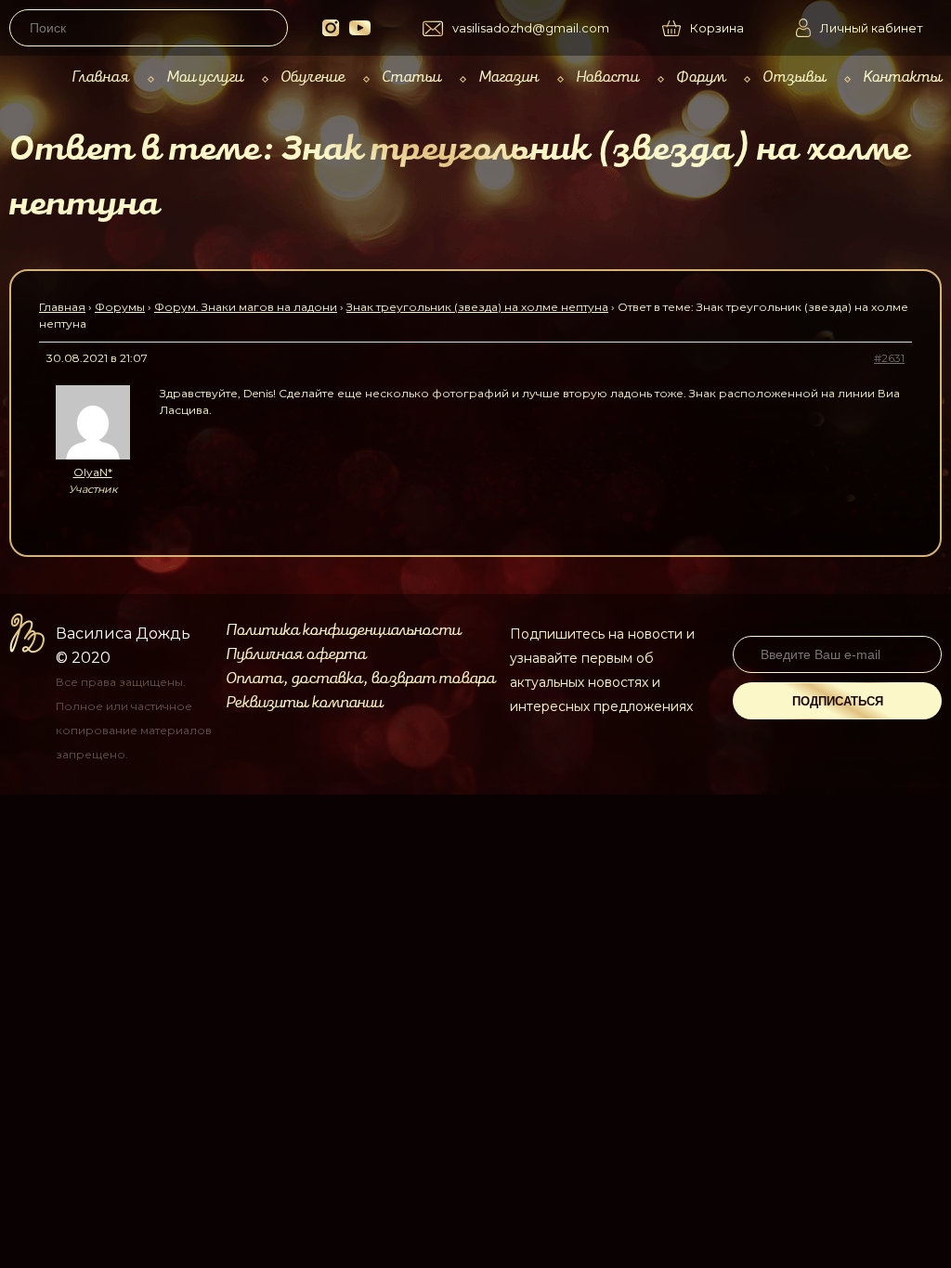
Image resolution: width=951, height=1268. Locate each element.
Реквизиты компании (304, 702)
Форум (700, 77)
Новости (607, 77)
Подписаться (837, 701)
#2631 (889, 358)
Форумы (120, 307)
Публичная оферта (296, 654)
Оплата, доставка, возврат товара (360, 678)
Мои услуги (204, 77)
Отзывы (794, 77)
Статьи (411, 77)
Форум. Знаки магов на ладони (245, 307)
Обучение (312, 77)
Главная (100, 77)
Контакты (902, 77)
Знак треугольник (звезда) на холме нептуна (477, 307)
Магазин (508, 77)
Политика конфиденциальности (343, 630)
